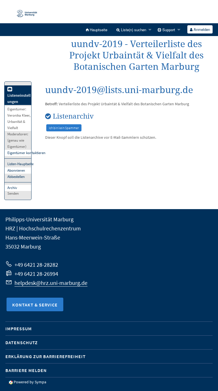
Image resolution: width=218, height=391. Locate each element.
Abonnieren (16, 170)
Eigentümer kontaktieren (26, 152)
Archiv (12, 187)
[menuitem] (96, 29)
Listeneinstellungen (19, 98)
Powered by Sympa (30, 381)
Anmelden (201, 29)
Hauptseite (98, 29)
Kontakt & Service (35, 305)
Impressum (18, 328)
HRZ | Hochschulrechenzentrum (43, 228)
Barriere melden (26, 370)
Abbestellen (16, 176)
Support (168, 29)
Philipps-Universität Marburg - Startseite (24, 12)
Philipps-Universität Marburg (39, 219)
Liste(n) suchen (133, 29)
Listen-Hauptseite (20, 163)
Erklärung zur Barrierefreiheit (45, 356)
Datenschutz (21, 342)
